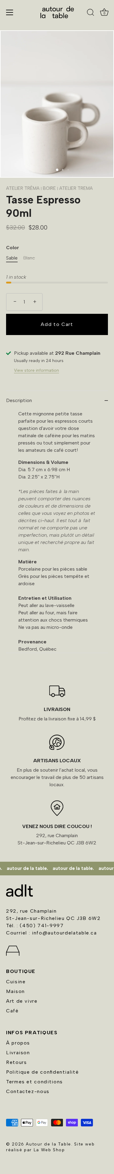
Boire (50, 188)
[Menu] (9, 12)
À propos (18, 1043)
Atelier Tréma (23, 188)
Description (19, 400)
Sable (12, 258)
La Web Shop (49, 1149)
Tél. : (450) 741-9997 (35, 925)
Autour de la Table (48, 1144)
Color (12, 247)
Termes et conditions (34, 1082)
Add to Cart (57, 324)
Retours (16, 1062)
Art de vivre (22, 1001)
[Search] (90, 13)
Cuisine (16, 981)
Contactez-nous (28, 1091)
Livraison (18, 1052)
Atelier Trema (76, 188)
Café (12, 1011)
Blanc (29, 258)
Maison (15, 991)
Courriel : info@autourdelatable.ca (51, 933)
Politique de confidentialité (42, 1072)
